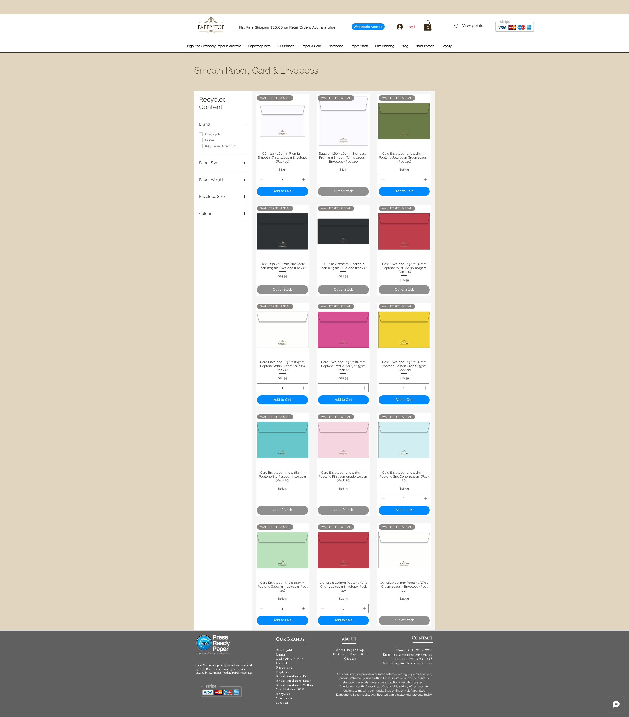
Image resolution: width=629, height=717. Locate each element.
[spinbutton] (282, 179)
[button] (427, 25)
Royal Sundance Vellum (295, 685)
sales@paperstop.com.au (413, 654)
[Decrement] (261, 179)
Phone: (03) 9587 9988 (414, 650)
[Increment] (304, 179)
